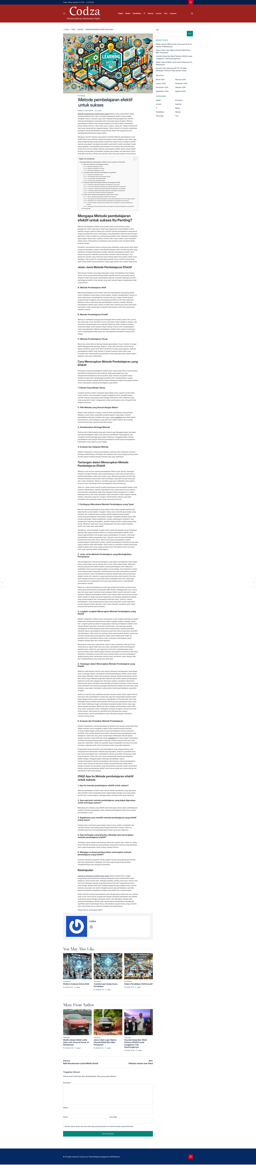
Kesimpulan (87, 208)
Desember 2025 (181, 83)
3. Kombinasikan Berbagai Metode (96, 178)
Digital (120, 13)
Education (179, 100)
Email (65, 1117)
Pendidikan (137, 13)
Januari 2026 (161, 83)
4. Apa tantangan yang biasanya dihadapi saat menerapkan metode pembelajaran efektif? (110, 203)
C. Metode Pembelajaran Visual (95, 170)
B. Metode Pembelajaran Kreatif (95, 168)
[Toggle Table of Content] (134, 159)
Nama (66, 1108)
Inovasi (158, 13)
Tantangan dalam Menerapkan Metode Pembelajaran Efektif (102, 182)
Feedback (112, 738)
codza (99, 110)
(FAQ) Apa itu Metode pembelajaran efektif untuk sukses (101, 194)
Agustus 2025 (180, 91)
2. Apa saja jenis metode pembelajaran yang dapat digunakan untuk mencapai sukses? (111, 198)
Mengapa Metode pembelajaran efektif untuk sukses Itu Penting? (102, 162)
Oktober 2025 (180, 87)
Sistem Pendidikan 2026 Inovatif (138, 984)
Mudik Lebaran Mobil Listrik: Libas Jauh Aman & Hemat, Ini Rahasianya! (76, 1042)
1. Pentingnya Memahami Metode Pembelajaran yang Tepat (103, 184)
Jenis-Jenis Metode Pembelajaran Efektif (95, 164)
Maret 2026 (160, 80)
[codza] (76, 926)
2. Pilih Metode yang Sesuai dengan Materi (98, 176)
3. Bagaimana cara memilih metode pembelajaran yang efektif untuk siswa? (108, 200)
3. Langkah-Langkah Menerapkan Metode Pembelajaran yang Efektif (105, 188)
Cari (157, 30)
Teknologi (66, 1037)
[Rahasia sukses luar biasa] (253, 583)
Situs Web (113, 1117)
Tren (165, 13)
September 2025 (162, 91)
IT (144, 13)
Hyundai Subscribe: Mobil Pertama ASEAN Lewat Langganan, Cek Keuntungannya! (135, 1043)
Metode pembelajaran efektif (92, 910)
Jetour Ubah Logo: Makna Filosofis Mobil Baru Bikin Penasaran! (105, 1042)
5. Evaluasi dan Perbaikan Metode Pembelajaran (100, 192)
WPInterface (115, 1157)
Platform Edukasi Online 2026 (76, 984)
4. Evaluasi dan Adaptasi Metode (96, 180)
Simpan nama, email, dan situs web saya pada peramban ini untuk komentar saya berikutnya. (99, 1126)
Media (128, 13)
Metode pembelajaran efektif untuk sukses (94, 114)
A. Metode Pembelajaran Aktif (94, 166)
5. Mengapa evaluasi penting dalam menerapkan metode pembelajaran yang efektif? (110, 206)
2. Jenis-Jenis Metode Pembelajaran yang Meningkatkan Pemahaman (106, 186)
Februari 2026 (180, 80)
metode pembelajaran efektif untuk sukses (94, 876)
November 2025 (162, 87)
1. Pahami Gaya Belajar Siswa (94, 174)
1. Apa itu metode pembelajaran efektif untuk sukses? (101, 196)
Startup (150, 13)
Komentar (67, 1083)
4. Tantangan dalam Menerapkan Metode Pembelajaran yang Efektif (106, 190)
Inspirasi (173, 13)
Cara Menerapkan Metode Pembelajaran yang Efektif (100, 172)
